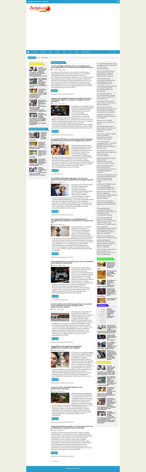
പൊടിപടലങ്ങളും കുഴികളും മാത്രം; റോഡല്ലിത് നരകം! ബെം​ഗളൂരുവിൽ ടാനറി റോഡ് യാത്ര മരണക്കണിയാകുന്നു (72, 67)
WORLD (64, 52)
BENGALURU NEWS (56, 215)
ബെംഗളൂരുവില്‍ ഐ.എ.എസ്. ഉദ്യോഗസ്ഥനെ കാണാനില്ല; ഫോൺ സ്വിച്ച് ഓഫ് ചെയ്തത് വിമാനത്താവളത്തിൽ (106, 153)
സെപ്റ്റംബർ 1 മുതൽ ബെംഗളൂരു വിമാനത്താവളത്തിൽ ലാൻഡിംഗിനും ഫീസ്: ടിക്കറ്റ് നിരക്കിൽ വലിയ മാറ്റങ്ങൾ (106, 136)
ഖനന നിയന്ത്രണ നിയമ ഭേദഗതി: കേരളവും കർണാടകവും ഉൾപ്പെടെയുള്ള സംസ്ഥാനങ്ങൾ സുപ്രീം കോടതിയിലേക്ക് (106, 251)
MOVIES (70, 52)
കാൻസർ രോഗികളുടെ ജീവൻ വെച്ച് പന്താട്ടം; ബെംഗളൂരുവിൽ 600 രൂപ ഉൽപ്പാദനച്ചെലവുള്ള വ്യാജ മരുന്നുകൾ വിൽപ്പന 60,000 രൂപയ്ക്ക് (107, 178)
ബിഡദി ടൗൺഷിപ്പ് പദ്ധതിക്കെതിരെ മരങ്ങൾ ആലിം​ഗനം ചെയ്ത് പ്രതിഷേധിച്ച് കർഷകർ (104, 315)
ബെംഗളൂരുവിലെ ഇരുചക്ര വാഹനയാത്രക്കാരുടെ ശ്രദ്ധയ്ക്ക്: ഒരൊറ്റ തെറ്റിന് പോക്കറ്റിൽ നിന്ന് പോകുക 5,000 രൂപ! (72, 220)
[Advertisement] (87, 24)
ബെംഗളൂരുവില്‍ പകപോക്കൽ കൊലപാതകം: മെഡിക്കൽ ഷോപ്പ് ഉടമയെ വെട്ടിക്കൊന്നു (72, 262)
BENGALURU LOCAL (56, 94)
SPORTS (77, 52)
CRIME (53, 299)
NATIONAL (57, 52)
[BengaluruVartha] (28, 52)
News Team (62, 70)
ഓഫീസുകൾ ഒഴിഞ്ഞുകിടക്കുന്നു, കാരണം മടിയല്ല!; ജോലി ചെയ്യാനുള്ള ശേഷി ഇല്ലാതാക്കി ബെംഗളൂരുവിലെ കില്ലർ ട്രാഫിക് (106, 186)
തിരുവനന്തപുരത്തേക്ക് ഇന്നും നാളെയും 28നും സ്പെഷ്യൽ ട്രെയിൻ (106, 236)
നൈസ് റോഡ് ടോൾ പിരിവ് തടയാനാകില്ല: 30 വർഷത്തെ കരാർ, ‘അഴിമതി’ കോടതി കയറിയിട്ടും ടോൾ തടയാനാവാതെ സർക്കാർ (71, 305)
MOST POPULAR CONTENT (38, 129)
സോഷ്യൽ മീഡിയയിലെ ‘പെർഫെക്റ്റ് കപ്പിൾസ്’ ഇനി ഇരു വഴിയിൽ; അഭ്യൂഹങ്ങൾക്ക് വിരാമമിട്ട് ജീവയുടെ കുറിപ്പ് (72, 140)
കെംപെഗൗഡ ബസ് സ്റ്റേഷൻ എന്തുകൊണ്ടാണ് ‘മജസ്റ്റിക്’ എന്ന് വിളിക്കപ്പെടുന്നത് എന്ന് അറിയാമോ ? (107, 203)
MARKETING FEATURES (105, 259)
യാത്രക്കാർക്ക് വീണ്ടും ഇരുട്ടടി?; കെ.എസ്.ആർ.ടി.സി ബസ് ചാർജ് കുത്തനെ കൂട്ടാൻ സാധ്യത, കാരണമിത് (72, 427)
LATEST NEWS (34, 52)
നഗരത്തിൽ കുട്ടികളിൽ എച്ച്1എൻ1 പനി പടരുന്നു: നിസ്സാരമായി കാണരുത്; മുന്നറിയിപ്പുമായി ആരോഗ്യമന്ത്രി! (72, 179)
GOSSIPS (54, 174)
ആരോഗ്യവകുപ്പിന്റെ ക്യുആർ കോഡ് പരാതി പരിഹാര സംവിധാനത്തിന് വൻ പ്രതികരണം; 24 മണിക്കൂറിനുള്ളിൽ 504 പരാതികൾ (107, 169)
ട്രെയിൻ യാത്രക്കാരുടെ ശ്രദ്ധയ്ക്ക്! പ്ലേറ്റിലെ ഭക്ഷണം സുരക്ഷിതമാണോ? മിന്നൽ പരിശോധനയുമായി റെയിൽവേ (106, 160)
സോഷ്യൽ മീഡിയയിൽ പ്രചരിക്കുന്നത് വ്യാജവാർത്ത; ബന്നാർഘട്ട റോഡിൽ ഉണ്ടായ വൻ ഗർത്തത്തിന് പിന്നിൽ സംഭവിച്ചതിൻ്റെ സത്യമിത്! (106, 211)
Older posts (55, 461)
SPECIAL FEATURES (36, 64)
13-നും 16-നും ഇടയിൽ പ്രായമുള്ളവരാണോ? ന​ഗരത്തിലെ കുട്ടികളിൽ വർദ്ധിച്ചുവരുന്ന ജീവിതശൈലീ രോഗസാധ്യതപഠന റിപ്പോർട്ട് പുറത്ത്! (106, 144)
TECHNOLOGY (102, 305)
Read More (54, 90)
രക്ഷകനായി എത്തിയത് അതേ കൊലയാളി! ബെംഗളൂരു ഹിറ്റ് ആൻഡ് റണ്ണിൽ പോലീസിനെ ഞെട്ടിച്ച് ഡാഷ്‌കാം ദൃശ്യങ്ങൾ (71, 100)
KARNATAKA (43, 52)
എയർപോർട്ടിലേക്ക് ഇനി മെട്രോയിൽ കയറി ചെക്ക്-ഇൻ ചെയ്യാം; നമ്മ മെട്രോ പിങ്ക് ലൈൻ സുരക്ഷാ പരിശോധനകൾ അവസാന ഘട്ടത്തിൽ (106, 243)
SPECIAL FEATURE (85, 52)
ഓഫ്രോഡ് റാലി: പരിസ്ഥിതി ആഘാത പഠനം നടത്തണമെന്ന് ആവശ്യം (67, 388)
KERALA (51, 52)
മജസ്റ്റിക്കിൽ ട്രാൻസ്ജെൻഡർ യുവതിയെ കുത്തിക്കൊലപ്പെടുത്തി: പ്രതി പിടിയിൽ (66, 347)
